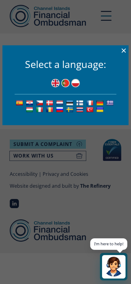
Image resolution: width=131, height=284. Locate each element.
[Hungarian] (30, 109)
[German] (100, 102)
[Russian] (60, 109)
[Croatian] (30, 102)
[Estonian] (70, 102)
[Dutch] (60, 102)
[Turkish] (90, 109)
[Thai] (80, 109)
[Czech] (40, 102)
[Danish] (50, 102)
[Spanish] (20, 102)
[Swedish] (70, 109)
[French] (90, 102)
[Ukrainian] (100, 109)
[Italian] (40, 109)
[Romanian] (50, 109)
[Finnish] (80, 102)
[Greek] (110, 102)
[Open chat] (113, 266)
